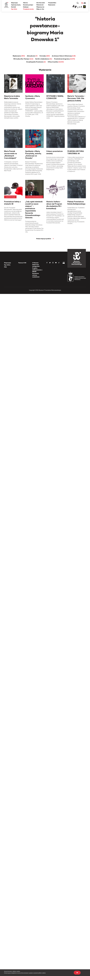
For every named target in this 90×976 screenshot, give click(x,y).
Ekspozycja (14, 3)
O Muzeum (35, 263)
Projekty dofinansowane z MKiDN (37, 269)
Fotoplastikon (52, 3)
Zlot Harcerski (40, 3)
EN (85, 3)
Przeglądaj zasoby (28, 9)
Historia (25, 3)
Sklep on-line (40, 9)
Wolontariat (40, 5)
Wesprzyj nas (40, 7)
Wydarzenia (51, 5)
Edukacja (25, 7)
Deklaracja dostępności (36, 265)
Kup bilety (14, 9)
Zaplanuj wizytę (15, 5)
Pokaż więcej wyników (43, 239)
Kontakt (13, 7)
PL (82, 3)
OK (77, 972)
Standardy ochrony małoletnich (35, 275)
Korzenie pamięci (28, 5)
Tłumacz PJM (22, 263)
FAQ (5, 267)
